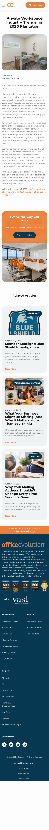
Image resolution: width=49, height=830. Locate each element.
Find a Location (25, 235)
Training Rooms (9, 652)
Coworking (7, 634)
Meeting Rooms (9, 640)
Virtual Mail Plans (34, 621)
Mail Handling (33, 634)
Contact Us (7, 690)
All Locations (35, 5)
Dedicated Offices (10, 621)
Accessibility (24, 778)
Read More (10, 369)
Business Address (34, 627)
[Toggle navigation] (3, 5)
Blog (4, 684)
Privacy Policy (23, 773)
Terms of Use (23, 768)
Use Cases (6, 712)
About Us (6, 678)
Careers (5, 718)
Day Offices (7, 658)
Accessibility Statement (23, 763)
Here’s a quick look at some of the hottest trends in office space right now (24, 192)
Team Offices (8, 627)
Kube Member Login (11, 724)
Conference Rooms (10, 646)
